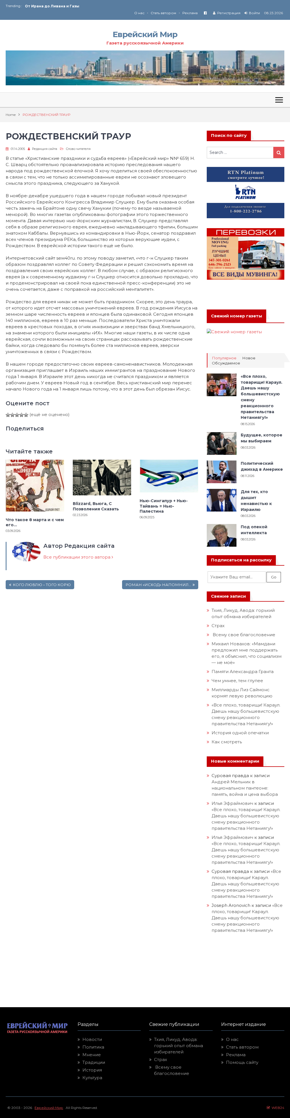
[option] (85, 6)
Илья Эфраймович (232, 803)
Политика (93, 1047)
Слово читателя (78, 149)
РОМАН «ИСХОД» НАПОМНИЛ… (158, 584)
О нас (139, 13)
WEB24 (277, 1108)
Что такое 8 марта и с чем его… (35, 522)
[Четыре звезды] (21, 415)
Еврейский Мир (145, 34)
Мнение (91, 1054)
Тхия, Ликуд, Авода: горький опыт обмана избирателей (178, 1046)
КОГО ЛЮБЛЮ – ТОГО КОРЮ (42, 584)
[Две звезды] (12, 415)
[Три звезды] (17, 415)
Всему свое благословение (243, 634)
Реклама (190, 13)
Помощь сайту (242, 1062)
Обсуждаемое (226, 363)
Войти (254, 13)
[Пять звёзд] (26, 415)
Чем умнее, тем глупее (237, 680)
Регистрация (228, 13)
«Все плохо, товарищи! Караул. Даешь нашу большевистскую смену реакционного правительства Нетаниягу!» (246, 884)
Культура (92, 1077)
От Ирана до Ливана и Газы (52, 6)
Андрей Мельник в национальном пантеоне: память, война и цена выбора (245, 788)
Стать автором (163, 13)
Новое (248, 358)
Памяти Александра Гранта (243, 671)
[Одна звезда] (8, 415)
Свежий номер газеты (236, 316)
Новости (92, 1039)
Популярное (224, 358)
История (92, 1070)
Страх (218, 625)
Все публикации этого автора (77, 557)
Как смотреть (227, 741)
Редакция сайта (44, 149)
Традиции (93, 1062)
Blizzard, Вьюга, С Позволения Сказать (96, 506)
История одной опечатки (240, 732)
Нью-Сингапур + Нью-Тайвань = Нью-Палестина (164, 506)
